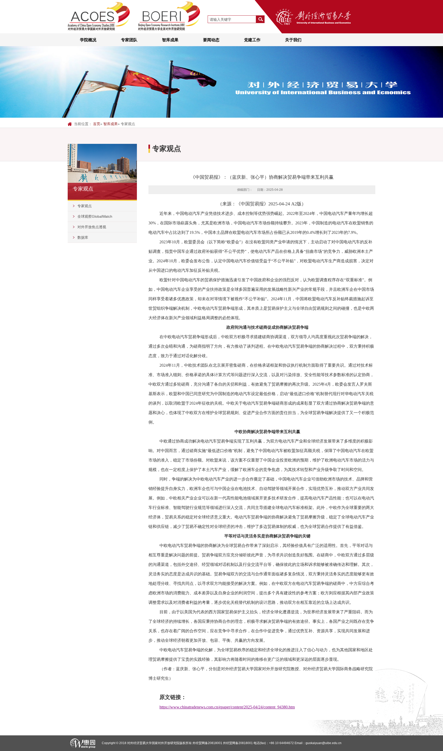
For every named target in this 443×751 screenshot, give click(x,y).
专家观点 (84, 206)
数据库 (82, 237)
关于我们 (293, 39)
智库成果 (170, 39)
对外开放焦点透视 (91, 227)
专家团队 (129, 39)
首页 (96, 124)
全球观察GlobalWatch (94, 216)
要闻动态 (211, 39)
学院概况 (88, 39)
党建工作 (252, 39)
